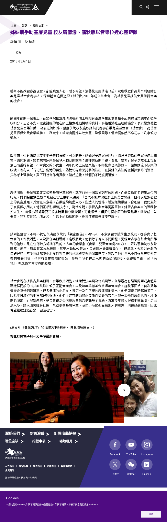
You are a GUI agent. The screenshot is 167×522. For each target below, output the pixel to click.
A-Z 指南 (9, 466)
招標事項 (38, 441)
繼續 (151, 514)
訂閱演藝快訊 (65, 434)
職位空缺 (11, 441)
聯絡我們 (12, 434)
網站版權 (23, 466)
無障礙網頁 (66, 466)
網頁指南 (37, 466)
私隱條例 (51, 466)
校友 (18, 52)
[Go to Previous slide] (124, 390)
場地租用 (66, 441)
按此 (73, 327)
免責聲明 (9, 470)
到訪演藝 (37, 434)
